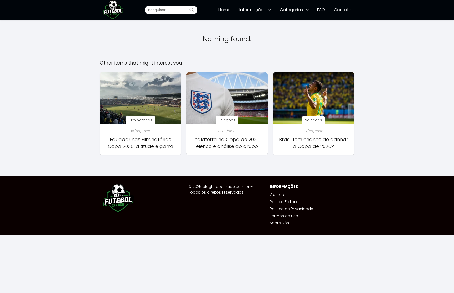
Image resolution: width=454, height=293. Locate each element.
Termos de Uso (284, 216)
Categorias (291, 10)
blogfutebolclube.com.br (226, 186)
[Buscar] (191, 10)
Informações (252, 10)
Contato (343, 10)
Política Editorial (285, 201)
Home (224, 10)
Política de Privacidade (291, 208)
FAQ (321, 10)
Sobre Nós (279, 223)
